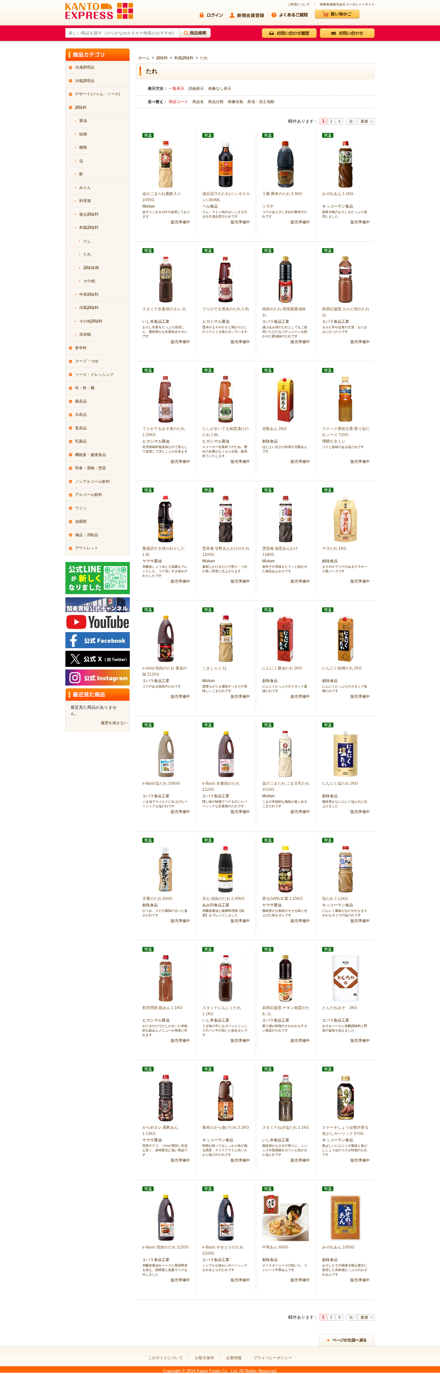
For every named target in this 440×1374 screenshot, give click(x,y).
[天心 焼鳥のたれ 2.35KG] (225, 868)
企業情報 (234, 1358)
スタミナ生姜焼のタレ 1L (164, 309)
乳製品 (81, 441)
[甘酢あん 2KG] (285, 399)
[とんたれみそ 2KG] (345, 978)
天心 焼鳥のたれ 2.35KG (223, 898)
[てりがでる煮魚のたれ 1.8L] (225, 279)
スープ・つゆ (86, 361)
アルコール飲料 (88, 494)
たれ (204, 58)
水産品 (81, 414)
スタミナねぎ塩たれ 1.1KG (285, 1127)
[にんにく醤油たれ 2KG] (285, 638)
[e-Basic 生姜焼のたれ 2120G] (225, 753)
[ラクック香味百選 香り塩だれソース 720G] (345, 399)
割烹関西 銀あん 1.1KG (162, 1007)
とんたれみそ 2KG (339, 1007)
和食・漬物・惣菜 (90, 468)
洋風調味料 (89, 307)
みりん (85, 187)
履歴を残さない (114, 723)
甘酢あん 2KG (274, 428)
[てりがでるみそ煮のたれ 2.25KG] (165, 399)
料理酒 (85, 201)
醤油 (83, 120)
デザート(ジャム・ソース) (97, 94)
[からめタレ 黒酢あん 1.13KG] (165, 1097)
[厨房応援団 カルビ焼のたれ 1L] (345, 279)
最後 (364, 121)
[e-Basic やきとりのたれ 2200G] (225, 1217)
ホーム (144, 58)
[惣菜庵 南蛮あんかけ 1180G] (285, 518)
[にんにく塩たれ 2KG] (345, 753)
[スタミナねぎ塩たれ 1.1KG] (285, 1097)
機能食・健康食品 (90, 455)
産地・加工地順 (260, 101)
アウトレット (86, 548)
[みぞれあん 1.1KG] (345, 164)
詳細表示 (196, 88)
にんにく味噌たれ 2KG (342, 668)
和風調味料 (184, 58)
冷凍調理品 (84, 67)
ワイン (81, 508)
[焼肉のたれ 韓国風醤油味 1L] (285, 279)
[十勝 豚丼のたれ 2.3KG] (285, 164)
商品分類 (216, 101)
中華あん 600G (275, 1247)
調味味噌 (91, 268)
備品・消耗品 (86, 535)
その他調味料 (90, 321)
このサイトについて (165, 1358)
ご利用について (298, 4)
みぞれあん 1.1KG (337, 194)
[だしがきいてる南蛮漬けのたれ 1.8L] (225, 399)
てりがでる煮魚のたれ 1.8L (226, 309)
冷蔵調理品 (84, 81)
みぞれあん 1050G (338, 1247)
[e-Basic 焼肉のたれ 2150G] (165, 1217)
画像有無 (236, 101)
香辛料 (81, 348)
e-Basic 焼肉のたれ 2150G (165, 1247)
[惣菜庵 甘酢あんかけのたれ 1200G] (225, 518)
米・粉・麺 (84, 388)
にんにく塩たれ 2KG (340, 783)
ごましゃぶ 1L (214, 668)
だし (87, 241)
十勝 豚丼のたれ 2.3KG (282, 194)
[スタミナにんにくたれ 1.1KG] (225, 978)
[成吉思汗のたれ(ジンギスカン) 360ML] (225, 164)
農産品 (81, 401)
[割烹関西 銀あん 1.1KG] (165, 978)
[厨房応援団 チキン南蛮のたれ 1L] (285, 978)
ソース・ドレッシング (94, 374)
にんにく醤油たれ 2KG (282, 668)
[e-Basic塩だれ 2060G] (165, 753)
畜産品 (81, 428)
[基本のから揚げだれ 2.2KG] (225, 1097)
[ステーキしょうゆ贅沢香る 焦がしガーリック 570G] (345, 1097)
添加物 (85, 334)
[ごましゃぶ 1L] (225, 638)
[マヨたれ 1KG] (345, 518)
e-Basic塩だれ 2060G (161, 783)
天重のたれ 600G (157, 898)
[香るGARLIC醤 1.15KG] (285, 868)
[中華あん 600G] (285, 1217)
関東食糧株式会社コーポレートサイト (347, 4)
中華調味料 (89, 294)
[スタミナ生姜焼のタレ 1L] (165, 279)
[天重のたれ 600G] (165, 868)
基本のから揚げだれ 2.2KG (225, 1127)
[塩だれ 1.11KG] (345, 868)
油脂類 (81, 521)
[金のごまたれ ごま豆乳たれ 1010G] (285, 753)
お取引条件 (204, 1358)
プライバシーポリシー (272, 1358)
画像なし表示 (219, 88)
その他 (89, 281)
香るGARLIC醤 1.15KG (282, 898)
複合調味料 (89, 214)
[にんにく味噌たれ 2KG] (345, 638)
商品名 (198, 101)
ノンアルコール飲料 (92, 481)
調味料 (162, 58)
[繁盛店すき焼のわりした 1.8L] (165, 518)
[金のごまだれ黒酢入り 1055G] (165, 164)
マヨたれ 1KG (334, 548)
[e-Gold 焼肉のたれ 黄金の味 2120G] (165, 638)
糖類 (83, 147)
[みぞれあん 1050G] (345, 1217)
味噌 (83, 134)
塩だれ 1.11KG (335, 898)
